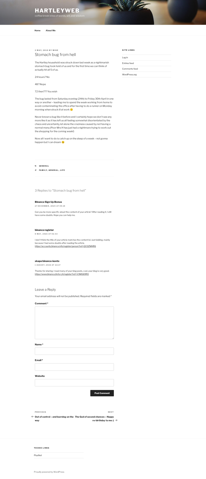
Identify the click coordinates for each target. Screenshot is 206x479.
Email (39, 360)
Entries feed (128, 63)
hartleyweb (57, 10)
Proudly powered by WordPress (49, 472)
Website (40, 376)
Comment (41, 303)
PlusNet (38, 455)
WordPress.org (129, 74)
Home (37, 30)
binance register (44, 230)
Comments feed (130, 68)
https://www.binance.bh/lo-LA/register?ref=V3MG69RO (62, 274)
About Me (50, 30)
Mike (55, 50)
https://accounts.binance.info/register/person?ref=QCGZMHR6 (65, 246)
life (62, 170)
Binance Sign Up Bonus (48, 202)
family (43, 170)
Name (39, 344)
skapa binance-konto (47, 261)
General (44, 166)
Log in (125, 57)
